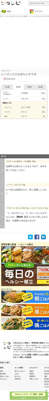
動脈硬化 (32, 376)
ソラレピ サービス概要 (22, 354)
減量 (45, 376)
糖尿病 (31, 373)
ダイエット (3, 379)
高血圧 (31, 371)
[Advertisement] (24, 42)
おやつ (17, 373)
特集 (9, 11)
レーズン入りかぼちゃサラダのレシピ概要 (15, 16)
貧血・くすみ (4, 376)
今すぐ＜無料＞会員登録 (22, 357)
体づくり (17, 376)
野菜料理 (17, 379)
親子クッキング (20, 371)
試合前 (46, 384)
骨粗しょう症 (33, 379)
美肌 (1, 371)
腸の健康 (3, 373)
